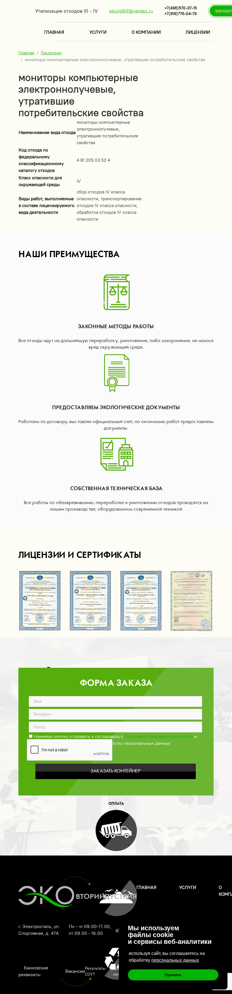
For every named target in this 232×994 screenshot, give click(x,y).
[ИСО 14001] (141, 601)
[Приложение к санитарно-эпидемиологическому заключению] (192, 601)
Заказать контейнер (115, 771)
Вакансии (75, 971)
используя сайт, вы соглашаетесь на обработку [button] (167, 957)
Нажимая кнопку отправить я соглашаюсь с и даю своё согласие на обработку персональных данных (115, 736)
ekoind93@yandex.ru (131, 11)
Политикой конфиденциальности (158, 736)
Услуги (97, 32)
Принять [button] (173, 974)
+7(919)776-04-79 (180, 13)
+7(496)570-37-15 (180, 8)
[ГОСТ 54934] (40, 601)
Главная (54, 32)
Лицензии (198, 32)
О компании (146, 32)
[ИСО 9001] (91, 601)
